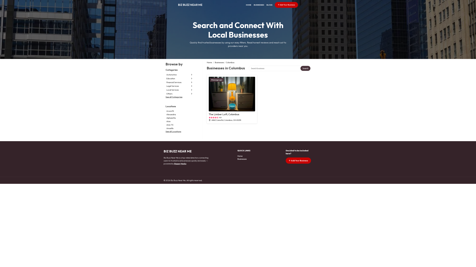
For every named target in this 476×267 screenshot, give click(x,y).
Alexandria (171, 114)
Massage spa (216, 80)
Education (170, 78)
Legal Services (172, 86)
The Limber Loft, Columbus (224, 114)
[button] (191, 75)
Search (305, 68)
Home (248, 5)
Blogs (269, 5)
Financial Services (173, 82)
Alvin (168, 121)
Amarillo (170, 128)
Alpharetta (171, 118)
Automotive (171, 74)
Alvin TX (169, 125)
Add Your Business (287, 5)
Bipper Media (180, 163)
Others (169, 93)
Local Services (172, 90)
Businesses (259, 5)
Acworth (170, 111)
